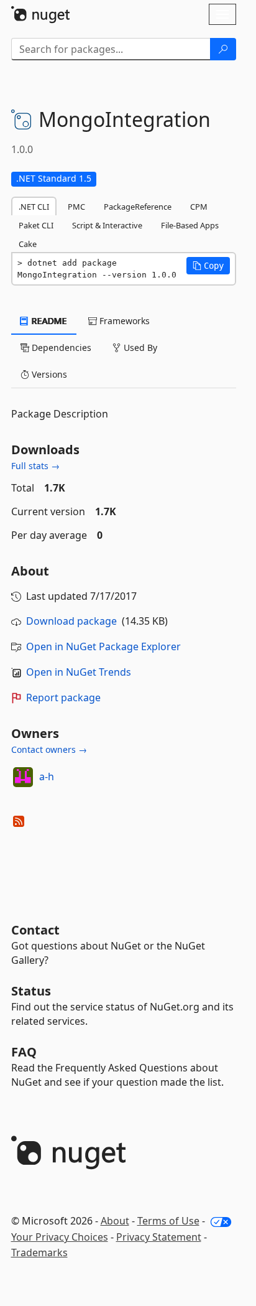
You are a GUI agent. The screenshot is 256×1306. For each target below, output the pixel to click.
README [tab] (48, 321)
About (115, 1221)
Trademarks (39, 1252)
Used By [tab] (139, 347)
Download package (71, 621)
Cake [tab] (28, 244)
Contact (35, 929)
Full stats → (35, 466)
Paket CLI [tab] (36, 225)
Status (31, 990)
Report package (63, 697)
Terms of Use (168, 1221)
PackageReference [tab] (137, 206)
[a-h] (23, 777)
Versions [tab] (48, 374)
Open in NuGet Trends (78, 672)
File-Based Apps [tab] (190, 225)
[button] (208, 265)
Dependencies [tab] (60, 347)
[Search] (223, 49)
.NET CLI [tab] (34, 206)
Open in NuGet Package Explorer (103, 646)
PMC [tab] (76, 206)
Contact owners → (49, 749)
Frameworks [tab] (123, 321)
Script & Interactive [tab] (107, 225)
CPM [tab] (199, 206)
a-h (46, 776)
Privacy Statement (158, 1237)
